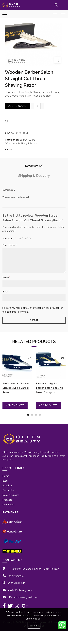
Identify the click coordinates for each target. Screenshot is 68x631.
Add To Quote (17, 106)
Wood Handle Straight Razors (21, 143)
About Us (7, 485)
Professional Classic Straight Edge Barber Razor (15, 388)
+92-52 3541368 (16, 576)
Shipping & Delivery (34, 176)
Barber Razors (27, 139)
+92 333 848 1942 (16, 583)
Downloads (8, 504)
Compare (14, 121)
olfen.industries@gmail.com (22, 597)
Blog (5, 480)
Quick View (29, 358)
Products (7, 499)
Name (6, 277)
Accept (34, 626)
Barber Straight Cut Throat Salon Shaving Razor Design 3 (49, 388)
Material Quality (10, 495)
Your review (9, 245)
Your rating (9, 238)
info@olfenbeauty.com (20, 590)
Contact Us (8, 490)
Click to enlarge (57, 60)
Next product (63, 14)
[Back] (5, 14)
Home (5, 476)
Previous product (55, 14)
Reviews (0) (34, 166)
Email (6, 291)
